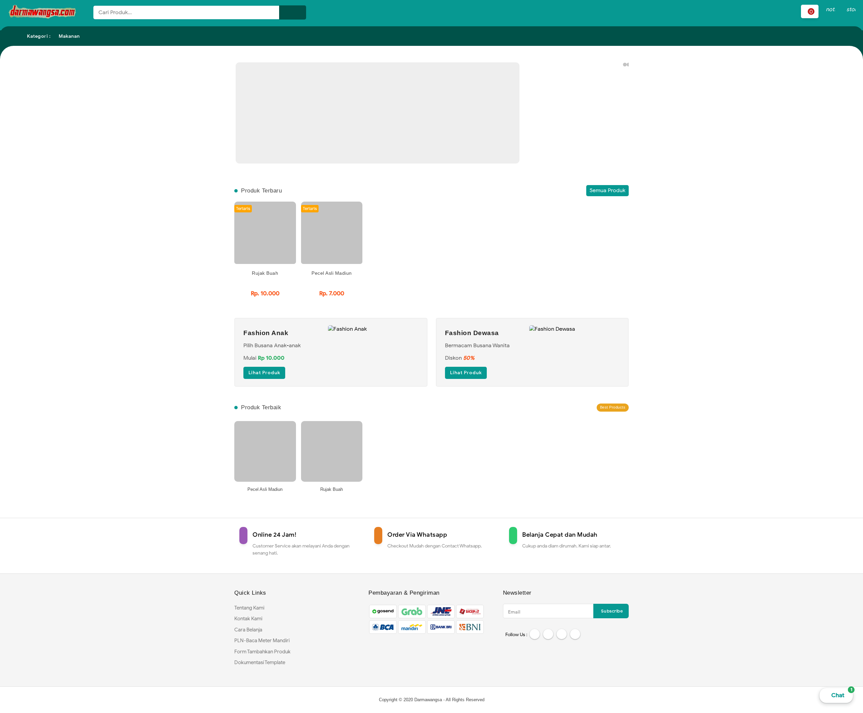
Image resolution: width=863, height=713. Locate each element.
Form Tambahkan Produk (262, 652)
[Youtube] (575, 634)
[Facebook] (535, 634)
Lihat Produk (264, 373)
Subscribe (612, 611)
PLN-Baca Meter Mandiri (262, 640)
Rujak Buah (265, 273)
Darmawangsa (428, 699)
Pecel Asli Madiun (331, 273)
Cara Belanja (248, 630)
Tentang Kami (249, 608)
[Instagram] (562, 634)
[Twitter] (548, 634)
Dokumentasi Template (259, 662)
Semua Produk (607, 190)
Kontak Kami (248, 619)
